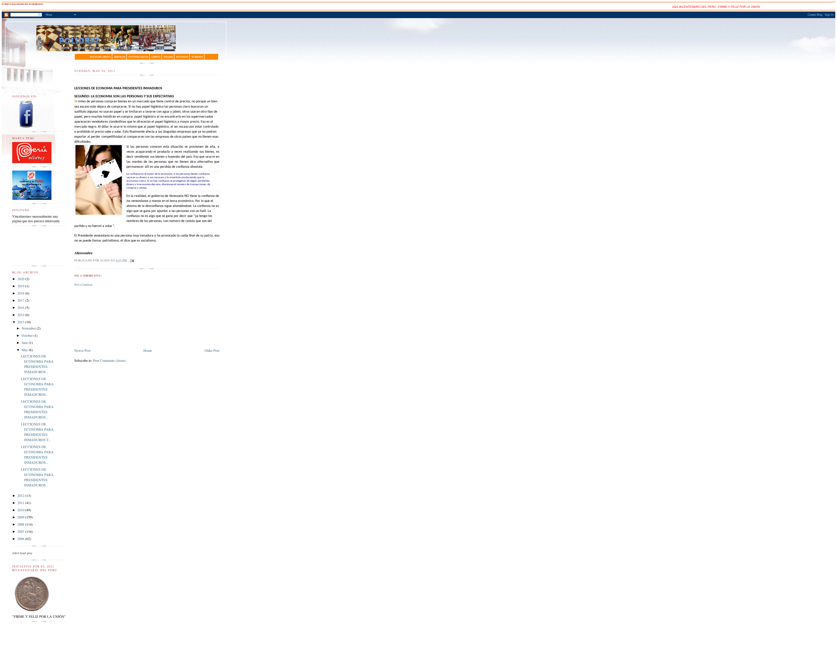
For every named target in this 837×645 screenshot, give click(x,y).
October (28, 335)
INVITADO (182, 57)
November (29, 328)
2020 (21, 278)
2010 (21, 510)
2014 (21, 314)
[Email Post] (131, 260)
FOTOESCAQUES (138, 57)
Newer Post (82, 350)
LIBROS (155, 57)
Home (147, 350)
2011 (21, 502)
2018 (21, 293)
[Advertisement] (107, 316)
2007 (21, 531)
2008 (21, 524)
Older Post (212, 350)
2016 (21, 307)
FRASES (168, 57)
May (25, 349)
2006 (21, 538)
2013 (21, 322)
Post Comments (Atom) (109, 360)
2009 (21, 517)
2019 (21, 286)
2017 (21, 300)
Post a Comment (83, 284)
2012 (21, 495)
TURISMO (197, 57)
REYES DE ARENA (100, 57)
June (25, 342)
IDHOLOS (119, 57)
